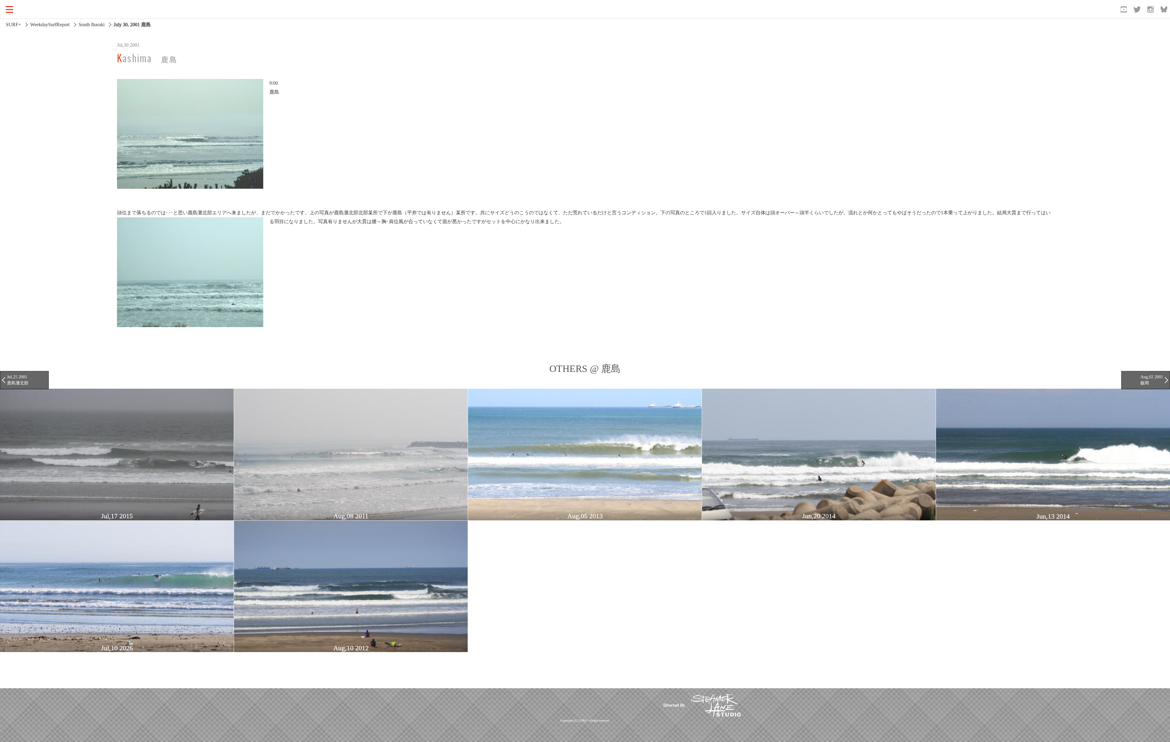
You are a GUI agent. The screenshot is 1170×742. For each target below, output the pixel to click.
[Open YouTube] (1123, 9)
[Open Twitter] (1137, 9)
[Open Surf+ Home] (38, 9)
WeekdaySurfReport (49, 24)
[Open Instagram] (1150, 9)
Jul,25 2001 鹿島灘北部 (17, 379)
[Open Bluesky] (1164, 9)
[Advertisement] (540, 705)
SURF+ (13, 24)
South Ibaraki (92, 24)
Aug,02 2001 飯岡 (1151, 379)
